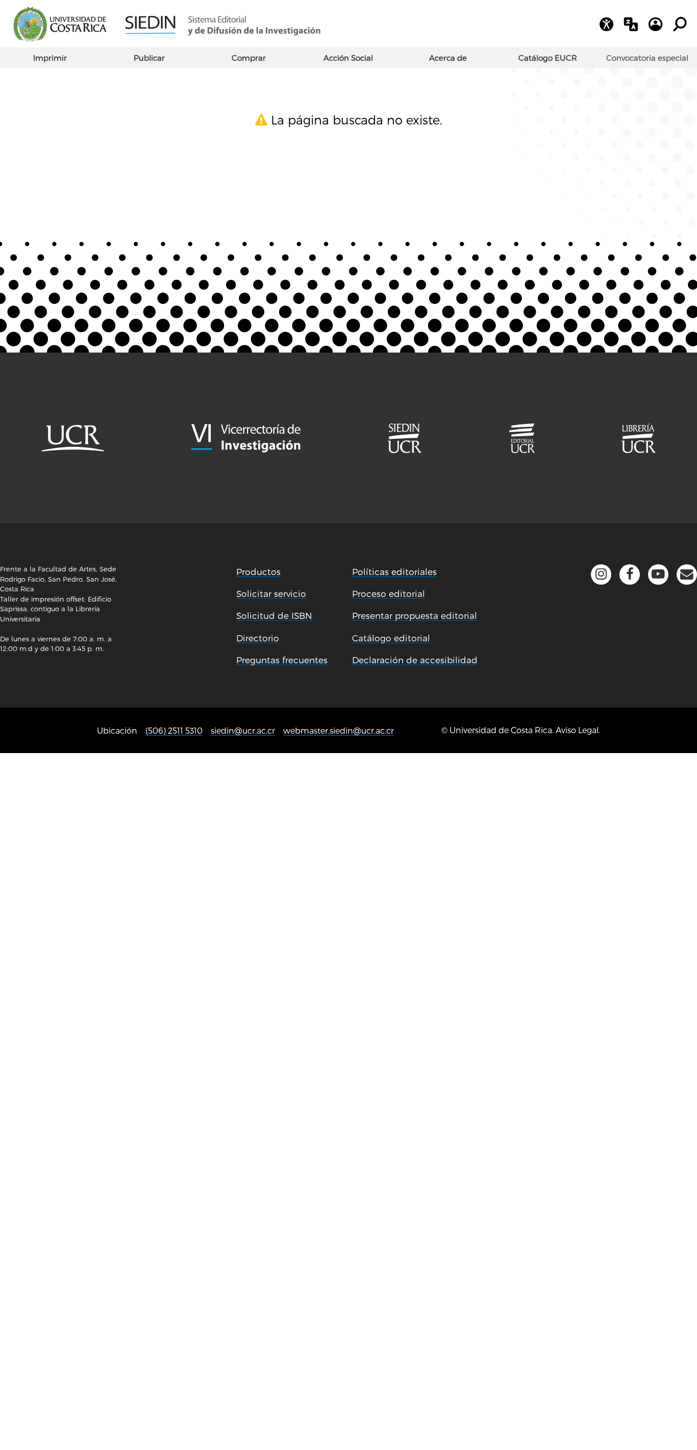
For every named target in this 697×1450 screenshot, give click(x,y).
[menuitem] (647, 57)
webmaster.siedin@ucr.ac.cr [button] (338, 730)
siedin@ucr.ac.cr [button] (243, 730)
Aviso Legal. (578, 730)
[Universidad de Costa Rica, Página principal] (59, 24)
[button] (687, 574)
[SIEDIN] (222, 24)
